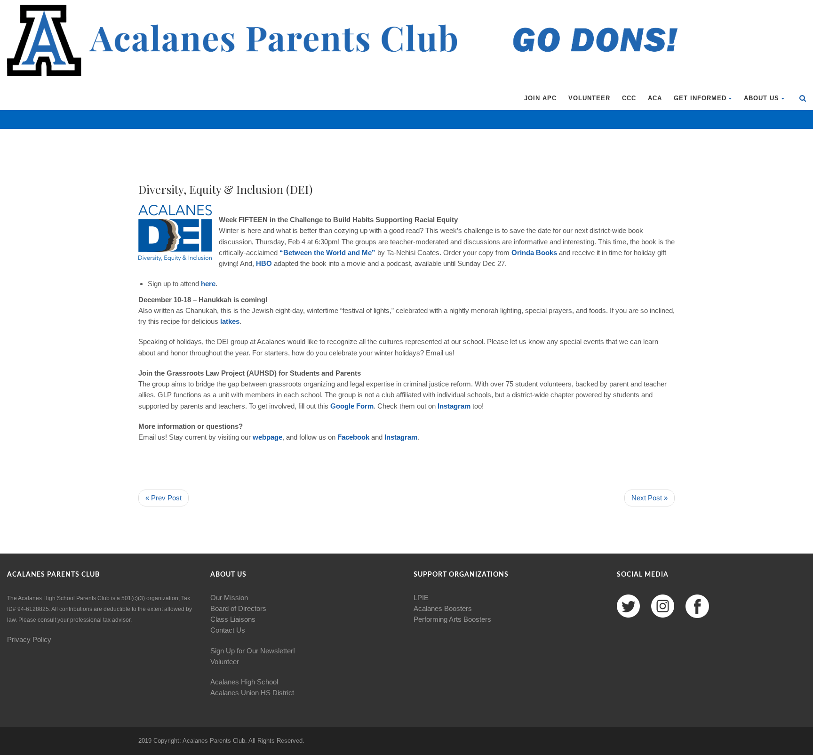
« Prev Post (163, 498)
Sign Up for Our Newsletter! (252, 651)
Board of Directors (238, 608)
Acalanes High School (244, 682)
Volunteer (589, 98)
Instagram (454, 406)
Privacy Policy (29, 639)
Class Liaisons (232, 619)
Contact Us (227, 630)
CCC (629, 98)
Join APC (540, 98)
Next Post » (649, 498)
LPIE (421, 598)
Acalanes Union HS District (252, 693)
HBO (265, 263)
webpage (267, 437)
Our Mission (229, 598)
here (208, 284)
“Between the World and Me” (327, 253)
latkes (229, 321)
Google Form (352, 406)
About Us (761, 98)
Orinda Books (534, 253)
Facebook (353, 437)
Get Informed (700, 98)
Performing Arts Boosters (452, 619)
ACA (655, 98)
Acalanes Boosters (443, 608)
